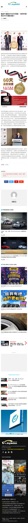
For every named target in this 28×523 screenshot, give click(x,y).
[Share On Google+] (21, 181)
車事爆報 (7, 11)
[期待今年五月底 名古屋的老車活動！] (8, 466)
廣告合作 (7, 519)
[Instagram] (11, 452)
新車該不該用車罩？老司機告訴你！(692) (10, 501)
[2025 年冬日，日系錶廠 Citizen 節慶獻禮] (8, 478)
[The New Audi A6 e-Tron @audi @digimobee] (8, 490)
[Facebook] (3, 452)
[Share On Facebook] (6, 181)
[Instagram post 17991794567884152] (20, 466)
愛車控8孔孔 (23, 518)
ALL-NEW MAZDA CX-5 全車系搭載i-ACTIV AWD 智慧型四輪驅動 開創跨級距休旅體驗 (17, 386)
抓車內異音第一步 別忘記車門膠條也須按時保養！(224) (13, 507)
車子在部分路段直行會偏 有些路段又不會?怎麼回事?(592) (14, 503)
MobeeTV (7, 518)
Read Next (13, 341)
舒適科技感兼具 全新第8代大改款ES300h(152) (11, 512)
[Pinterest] (8, 452)
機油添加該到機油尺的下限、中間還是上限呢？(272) (13, 505)
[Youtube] (5, 452)
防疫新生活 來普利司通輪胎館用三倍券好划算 (11, 309)
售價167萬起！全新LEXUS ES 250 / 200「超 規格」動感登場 (17, 344)
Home (2, 11)
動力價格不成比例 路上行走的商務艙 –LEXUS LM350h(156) (14, 511)
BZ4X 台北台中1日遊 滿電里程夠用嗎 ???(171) (11, 509)
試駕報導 (18, 518)
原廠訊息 (4, 18)
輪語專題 (11, 518)
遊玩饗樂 (4, 519)
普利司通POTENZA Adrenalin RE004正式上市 (11, 286)
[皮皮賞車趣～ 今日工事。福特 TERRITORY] (20, 478)
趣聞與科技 (15, 518)
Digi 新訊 (3, 235)
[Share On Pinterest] (16, 181)
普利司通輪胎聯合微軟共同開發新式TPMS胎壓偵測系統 (14, 332)
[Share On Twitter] (11, 181)
